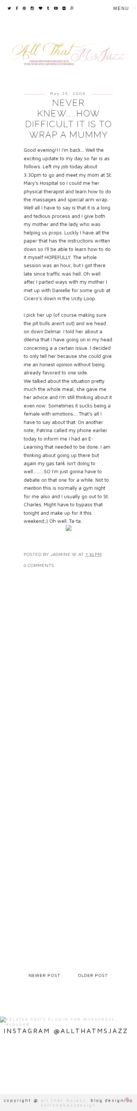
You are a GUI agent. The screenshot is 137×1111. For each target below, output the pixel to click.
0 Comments (39, 565)
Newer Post (44, 975)
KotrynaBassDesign (68, 1105)
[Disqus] (69, 681)
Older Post (93, 975)
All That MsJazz (63, 1100)
